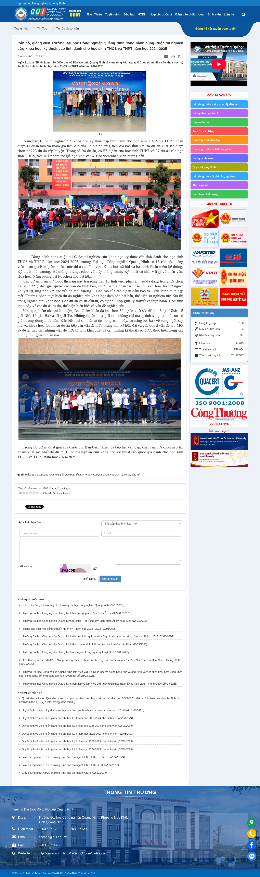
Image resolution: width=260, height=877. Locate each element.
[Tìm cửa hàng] (251, 822)
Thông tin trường (130, 792)
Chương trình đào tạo (206, 140)
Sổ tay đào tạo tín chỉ (206, 113)
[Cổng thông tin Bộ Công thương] (233, 218)
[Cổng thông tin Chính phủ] (205, 218)
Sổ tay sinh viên (203, 158)
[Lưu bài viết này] (180, 56)
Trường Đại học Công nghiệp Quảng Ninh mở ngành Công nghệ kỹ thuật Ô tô (68, 652)
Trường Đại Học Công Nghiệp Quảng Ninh (56, 873)
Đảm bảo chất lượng (190, 14)
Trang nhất (21, 28)
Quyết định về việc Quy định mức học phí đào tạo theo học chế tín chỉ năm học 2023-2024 (75, 710)
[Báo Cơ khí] (233, 257)
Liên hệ (229, 14)
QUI (93, 873)
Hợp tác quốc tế (161, 14)
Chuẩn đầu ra (201, 122)
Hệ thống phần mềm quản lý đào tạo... (217, 104)
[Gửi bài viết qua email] (166, 56)
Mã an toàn (26, 566)
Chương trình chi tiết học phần (212, 149)
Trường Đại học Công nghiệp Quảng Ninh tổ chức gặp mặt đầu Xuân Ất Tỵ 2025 (70, 613)
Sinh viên (214, 14)
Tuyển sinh (112, 14)
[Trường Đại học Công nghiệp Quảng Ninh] (14, 12)
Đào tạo (129, 14)
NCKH (142, 14)
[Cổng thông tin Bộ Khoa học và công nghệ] (233, 238)
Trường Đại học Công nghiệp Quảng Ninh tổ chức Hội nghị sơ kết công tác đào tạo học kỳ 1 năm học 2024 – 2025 (90, 636)
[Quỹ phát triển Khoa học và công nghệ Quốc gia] (205, 257)
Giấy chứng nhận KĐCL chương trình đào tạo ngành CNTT (56, 772)
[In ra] (173, 56)
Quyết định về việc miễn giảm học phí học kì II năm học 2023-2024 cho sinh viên (69, 718)
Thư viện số (200, 185)
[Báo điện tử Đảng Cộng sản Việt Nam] (233, 296)
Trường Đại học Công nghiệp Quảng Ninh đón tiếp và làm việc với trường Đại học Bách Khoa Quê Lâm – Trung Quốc (92, 683)
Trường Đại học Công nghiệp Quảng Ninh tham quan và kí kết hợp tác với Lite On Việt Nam (77, 644)
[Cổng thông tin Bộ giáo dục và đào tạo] (205, 238)
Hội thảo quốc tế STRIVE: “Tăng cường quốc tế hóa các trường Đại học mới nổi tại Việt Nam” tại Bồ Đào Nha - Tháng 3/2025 (102, 660)
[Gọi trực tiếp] (251, 833)
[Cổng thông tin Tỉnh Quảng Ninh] (233, 277)
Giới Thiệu (94, 14)
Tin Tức (42, 28)
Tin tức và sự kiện (67, 28)
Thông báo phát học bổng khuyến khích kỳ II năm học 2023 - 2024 (62, 628)
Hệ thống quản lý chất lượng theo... (215, 176)
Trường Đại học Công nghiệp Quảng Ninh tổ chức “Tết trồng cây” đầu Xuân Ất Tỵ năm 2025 (77, 620)
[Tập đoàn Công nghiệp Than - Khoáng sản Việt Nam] (205, 296)
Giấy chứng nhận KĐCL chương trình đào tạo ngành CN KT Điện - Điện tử (65, 757)
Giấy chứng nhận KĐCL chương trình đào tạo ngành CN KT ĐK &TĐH (63, 765)
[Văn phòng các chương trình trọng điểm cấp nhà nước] (205, 277)
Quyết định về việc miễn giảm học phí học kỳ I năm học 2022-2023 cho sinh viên (69, 741)
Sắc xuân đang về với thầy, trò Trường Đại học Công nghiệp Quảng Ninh (66, 605)
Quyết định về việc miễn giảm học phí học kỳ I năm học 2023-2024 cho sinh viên (69, 725)
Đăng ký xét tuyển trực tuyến (215, 28)
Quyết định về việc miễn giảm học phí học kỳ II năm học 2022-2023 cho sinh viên (70, 733)
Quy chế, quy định (204, 167)
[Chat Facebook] (251, 845)
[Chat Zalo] (251, 856)
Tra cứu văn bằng (203, 131)
